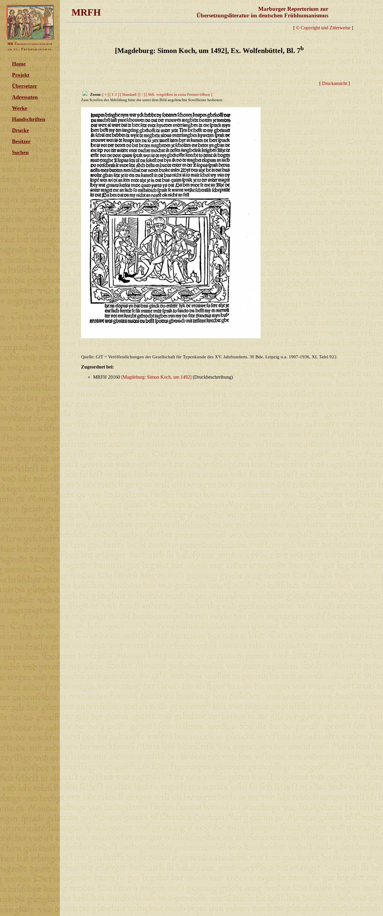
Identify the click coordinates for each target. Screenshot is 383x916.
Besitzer (21, 141)
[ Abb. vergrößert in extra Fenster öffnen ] (179, 94)
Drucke (20, 130)
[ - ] (142, 94)
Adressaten (25, 97)
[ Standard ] (129, 94)
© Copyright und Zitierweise (323, 27)
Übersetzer (24, 86)
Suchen (20, 152)
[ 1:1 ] (114, 94)
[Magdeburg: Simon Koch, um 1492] (156, 377)
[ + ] (105, 94)
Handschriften (28, 119)
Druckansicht (334, 83)
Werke (19, 108)
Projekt (20, 75)
